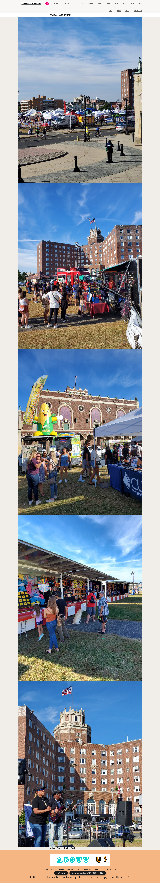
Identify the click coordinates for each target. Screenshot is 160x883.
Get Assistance (61, 873)
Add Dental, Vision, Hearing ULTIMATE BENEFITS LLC (87, 873)
